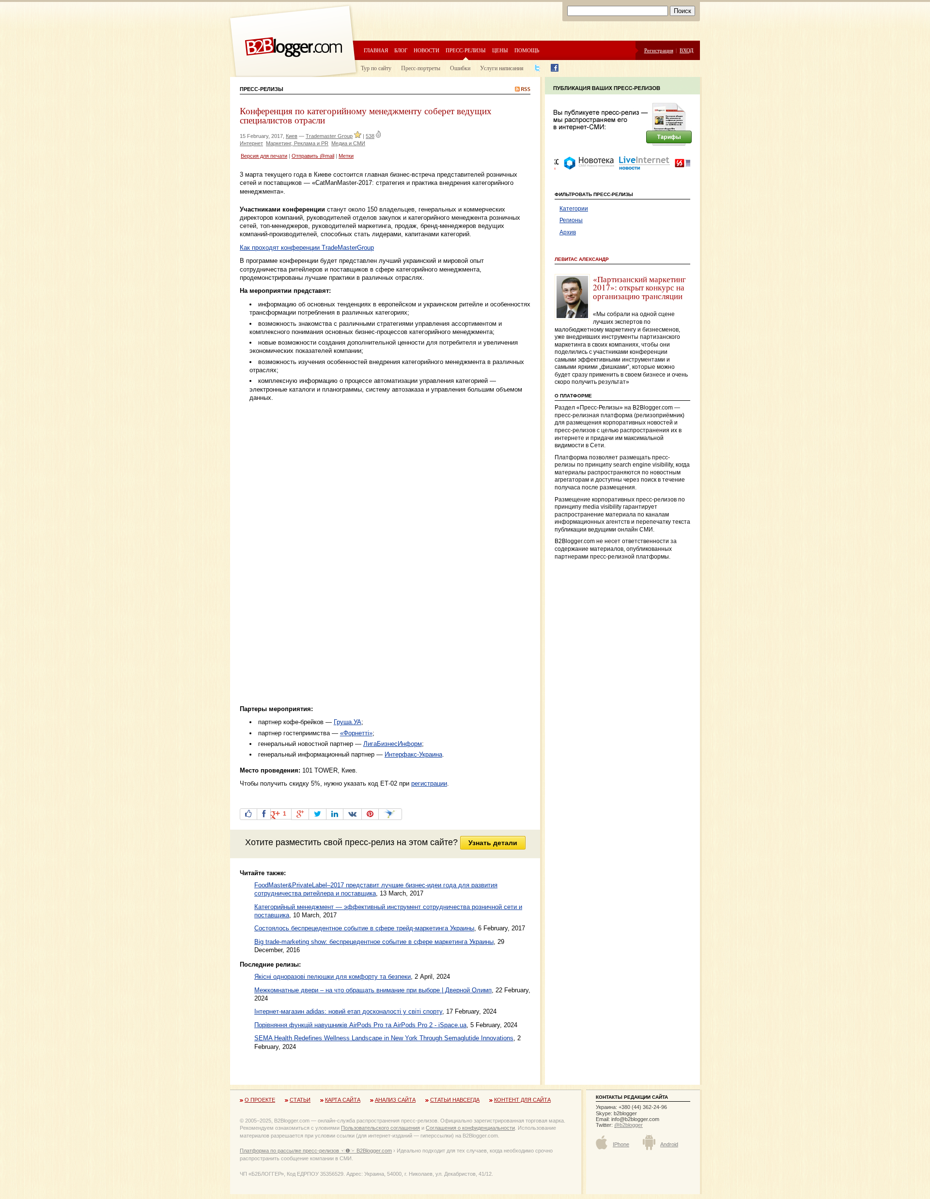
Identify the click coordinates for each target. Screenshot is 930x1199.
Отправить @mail (313, 156)
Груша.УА (347, 722)
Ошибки (460, 68)
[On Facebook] (264, 814)
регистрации (429, 783)
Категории (573, 209)
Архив (567, 232)
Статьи (300, 1100)
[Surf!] (390, 814)
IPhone (621, 1144)
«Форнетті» (356, 733)
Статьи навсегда (455, 1100)
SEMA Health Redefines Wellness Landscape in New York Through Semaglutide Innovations (383, 1038)
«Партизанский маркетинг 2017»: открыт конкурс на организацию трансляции (639, 287)
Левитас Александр (582, 259)
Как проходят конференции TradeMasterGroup (307, 247)
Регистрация (658, 50)
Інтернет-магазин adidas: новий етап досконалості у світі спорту (348, 1011)
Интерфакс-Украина (413, 754)
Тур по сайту (376, 68)
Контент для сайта (522, 1100)
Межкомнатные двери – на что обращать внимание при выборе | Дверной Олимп (373, 990)
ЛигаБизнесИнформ (392, 743)
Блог (400, 50)
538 (370, 136)
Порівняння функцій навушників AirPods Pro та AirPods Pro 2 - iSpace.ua (360, 1025)
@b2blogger (628, 1125)
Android (669, 1144)
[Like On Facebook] (248, 814)
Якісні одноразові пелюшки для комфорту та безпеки (332, 976)
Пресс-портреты (420, 68)
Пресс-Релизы (261, 89)
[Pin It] (370, 814)
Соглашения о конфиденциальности (470, 1128)
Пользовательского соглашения (380, 1128)
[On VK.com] (352, 814)
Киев (291, 136)
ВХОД (687, 50)
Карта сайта (342, 1100)
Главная (376, 50)
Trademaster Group (329, 136)
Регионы (571, 220)
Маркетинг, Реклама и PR (297, 143)
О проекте (260, 1100)
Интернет (251, 143)
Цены (500, 50)
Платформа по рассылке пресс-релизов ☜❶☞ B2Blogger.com (316, 1150)
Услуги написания (502, 68)
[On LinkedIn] (334, 814)
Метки (346, 156)
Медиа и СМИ (348, 143)
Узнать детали (492, 843)
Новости (426, 50)
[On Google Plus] (300, 814)
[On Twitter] (317, 814)
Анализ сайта (395, 1100)
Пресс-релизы (466, 50)
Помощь (526, 50)
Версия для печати (264, 156)
